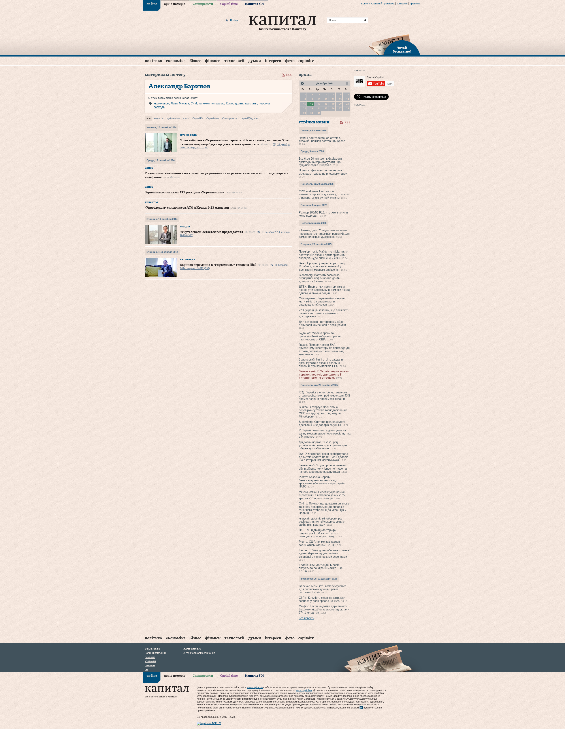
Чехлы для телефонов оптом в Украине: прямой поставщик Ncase (322, 139)
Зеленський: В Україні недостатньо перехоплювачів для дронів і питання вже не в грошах (324, 374)
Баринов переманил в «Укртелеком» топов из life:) (218, 264)
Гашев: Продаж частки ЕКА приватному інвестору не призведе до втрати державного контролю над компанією (324, 349)
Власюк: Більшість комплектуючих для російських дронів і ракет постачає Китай (322, 589)
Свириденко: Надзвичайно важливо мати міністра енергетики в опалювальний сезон (322, 301)
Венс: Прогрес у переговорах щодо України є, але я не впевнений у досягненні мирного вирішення (322, 266)
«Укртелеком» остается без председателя (211, 232)
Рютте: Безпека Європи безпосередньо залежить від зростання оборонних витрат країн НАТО (322, 481)
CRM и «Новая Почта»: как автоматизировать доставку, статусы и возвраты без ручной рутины (323, 194)
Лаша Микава (180, 103)
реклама (389, 3)
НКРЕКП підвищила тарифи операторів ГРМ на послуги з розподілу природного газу (318, 533)
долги (239, 103)
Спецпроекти (203, 4)
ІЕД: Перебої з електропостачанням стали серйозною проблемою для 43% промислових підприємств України (324, 395)
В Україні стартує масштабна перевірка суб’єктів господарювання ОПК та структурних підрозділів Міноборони (323, 411)
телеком (204, 103)
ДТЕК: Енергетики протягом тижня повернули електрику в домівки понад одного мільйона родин (324, 290)
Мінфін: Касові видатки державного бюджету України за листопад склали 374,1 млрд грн (324, 609)
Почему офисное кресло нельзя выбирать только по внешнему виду (323, 172)
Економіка (176, 61)
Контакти (402, 3)
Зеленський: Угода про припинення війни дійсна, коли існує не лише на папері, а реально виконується (323, 468)
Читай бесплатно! (402, 49)
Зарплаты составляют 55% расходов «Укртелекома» (184, 192)
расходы (159, 107)
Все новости (306, 618)
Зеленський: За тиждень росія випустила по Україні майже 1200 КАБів (321, 568)
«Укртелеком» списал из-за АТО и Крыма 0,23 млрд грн (187, 207)
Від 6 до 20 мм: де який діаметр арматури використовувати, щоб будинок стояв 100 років (320, 162)
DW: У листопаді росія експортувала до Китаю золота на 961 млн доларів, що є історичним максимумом (324, 457)
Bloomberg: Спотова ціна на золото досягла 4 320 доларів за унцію (322, 423)
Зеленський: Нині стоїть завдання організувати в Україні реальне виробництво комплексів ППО (321, 363)
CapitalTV (306, 61)
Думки (254, 61)
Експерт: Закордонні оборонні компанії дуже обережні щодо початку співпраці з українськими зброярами (324, 553)
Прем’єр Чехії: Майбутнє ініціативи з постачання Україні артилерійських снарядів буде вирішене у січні (323, 255)
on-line (152, 4)
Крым (229, 103)
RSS (289, 75)
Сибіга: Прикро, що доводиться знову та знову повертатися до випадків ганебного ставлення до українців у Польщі (324, 508)
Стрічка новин (314, 122)
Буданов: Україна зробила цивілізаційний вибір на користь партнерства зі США (320, 336)
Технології (234, 61)
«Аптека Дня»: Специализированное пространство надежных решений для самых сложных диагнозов (324, 233)
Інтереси (273, 61)
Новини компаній (371, 3)
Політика (153, 61)
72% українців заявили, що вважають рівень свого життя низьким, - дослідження (324, 313)
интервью (217, 103)
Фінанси (212, 61)
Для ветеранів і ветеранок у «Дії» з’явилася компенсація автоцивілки (322, 323)
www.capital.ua (255, 687)
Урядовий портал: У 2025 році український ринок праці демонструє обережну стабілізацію (323, 445)
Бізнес (195, 61)
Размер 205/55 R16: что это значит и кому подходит (323, 214)
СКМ (194, 103)
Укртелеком (161, 103)
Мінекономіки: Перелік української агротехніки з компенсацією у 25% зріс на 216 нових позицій (322, 495)
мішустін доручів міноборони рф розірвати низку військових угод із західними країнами (322, 522)
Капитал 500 (254, 4)
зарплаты (251, 103)
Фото (289, 61)
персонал (265, 103)
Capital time (229, 4)
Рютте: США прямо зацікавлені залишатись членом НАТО (320, 543)
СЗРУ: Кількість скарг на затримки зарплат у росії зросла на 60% (322, 599)
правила (415, 3)
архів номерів (174, 4)
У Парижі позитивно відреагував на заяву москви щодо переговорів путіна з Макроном (324, 433)
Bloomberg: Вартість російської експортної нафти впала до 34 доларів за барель (319, 278)
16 (311, 103)
